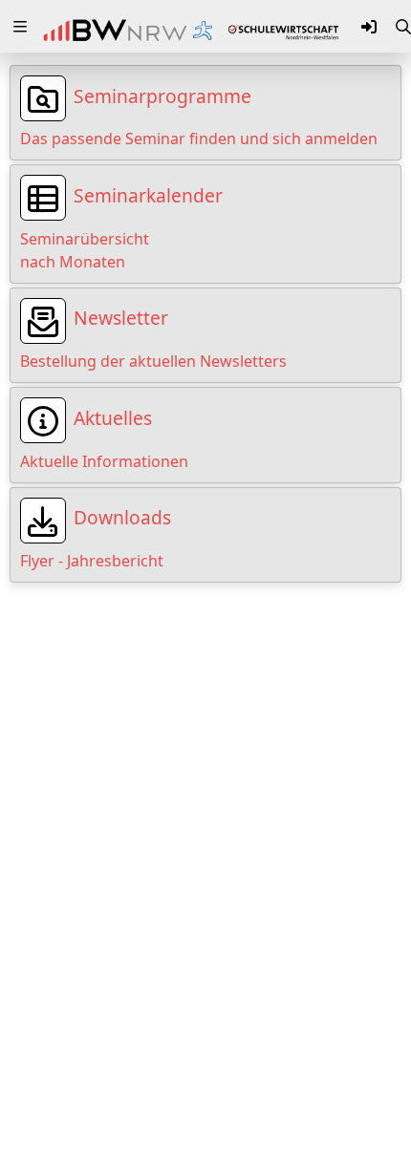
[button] (20, 26)
